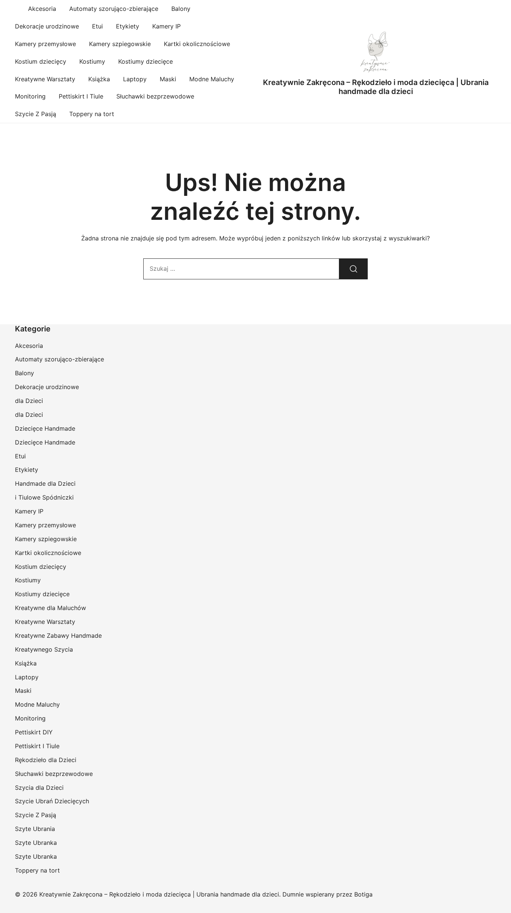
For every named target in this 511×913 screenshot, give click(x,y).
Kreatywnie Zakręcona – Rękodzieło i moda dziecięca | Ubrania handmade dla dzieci (376, 87)
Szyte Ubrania (35, 828)
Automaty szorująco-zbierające (113, 8)
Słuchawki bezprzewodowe (155, 96)
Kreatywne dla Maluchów (50, 608)
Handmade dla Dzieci (45, 483)
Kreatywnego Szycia (44, 649)
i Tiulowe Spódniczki (44, 497)
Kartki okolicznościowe (197, 44)
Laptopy (135, 79)
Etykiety (127, 26)
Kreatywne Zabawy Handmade (58, 635)
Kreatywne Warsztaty (45, 79)
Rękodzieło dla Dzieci (45, 760)
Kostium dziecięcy (40, 61)
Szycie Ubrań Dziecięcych (52, 801)
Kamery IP (166, 26)
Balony (180, 8)
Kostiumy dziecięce (145, 61)
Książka (99, 79)
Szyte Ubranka (36, 842)
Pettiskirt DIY (34, 732)
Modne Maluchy (211, 79)
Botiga (363, 894)
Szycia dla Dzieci (39, 787)
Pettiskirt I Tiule (81, 96)
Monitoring (30, 96)
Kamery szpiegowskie (120, 44)
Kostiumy (92, 61)
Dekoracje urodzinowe (47, 26)
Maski (168, 79)
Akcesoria (42, 8)
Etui (97, 26)
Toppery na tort (91, 114)
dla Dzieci (29, 400)
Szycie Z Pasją (35, 114)
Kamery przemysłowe (45, 44)
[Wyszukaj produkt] (353, 268)
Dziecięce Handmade (45, 428)
